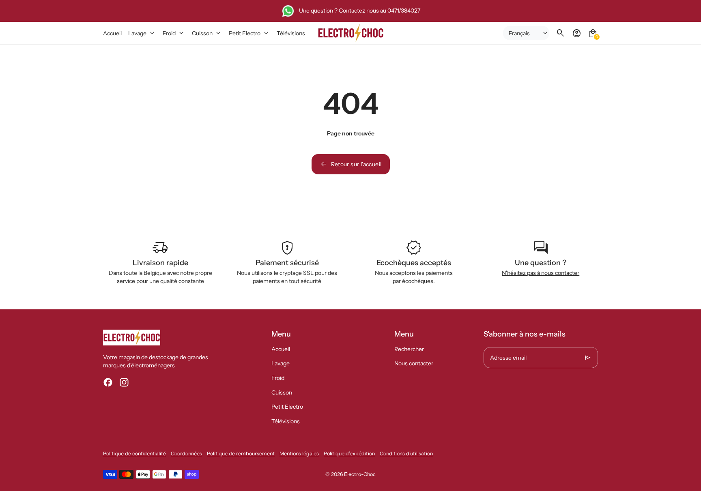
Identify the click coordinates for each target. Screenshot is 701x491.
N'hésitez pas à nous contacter (540, 273)
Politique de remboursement (241, 453)
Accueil (280, 349)
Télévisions (285, 421)
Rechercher (409, 349)
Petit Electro (287, 406)
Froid (277, 378)
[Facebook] (108, 382)
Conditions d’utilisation (406, 453)
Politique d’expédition (349, 453)
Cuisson (281, 392)
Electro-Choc (360, 474)
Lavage (280, 363)
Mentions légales (299, 453)
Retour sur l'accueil (351, 164)
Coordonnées (186, 453)
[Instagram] (124, 382)
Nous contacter (413, 363)
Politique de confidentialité (134, 453)
